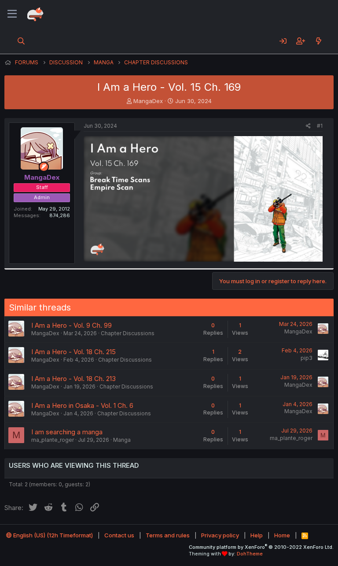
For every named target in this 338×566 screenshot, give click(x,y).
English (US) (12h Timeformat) (52, 535)
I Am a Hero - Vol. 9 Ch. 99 (71, 325)
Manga (122, 440)
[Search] (21, 41)
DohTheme (250, 554)
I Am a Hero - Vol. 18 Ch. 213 (73, 378)
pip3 (306, 358)
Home (282, 535)
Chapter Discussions (127, 333)
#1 (320, 125)
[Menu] (12, 14)
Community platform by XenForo (261, 547)
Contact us (119, 535)
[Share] (308, 126)
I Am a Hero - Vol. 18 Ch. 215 (73, 352)
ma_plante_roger (52, 440)
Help (256, 535)
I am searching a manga (67, 432)
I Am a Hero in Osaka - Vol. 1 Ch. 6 (82, 405)
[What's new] (318, 41)
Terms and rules (168, 535)
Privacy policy (220, 535)
